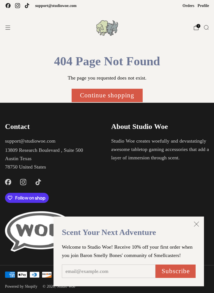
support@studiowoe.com (56, 5)
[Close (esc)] (196, 224)
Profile (203, 5)
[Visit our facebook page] (8, 5)
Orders (188, 5)
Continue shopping (107, 95)
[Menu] (8, 27)
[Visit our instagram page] (17, 5)
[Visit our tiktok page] (27, 5)
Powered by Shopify (21, 286)
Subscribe (176, 271)
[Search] (206, 27)
